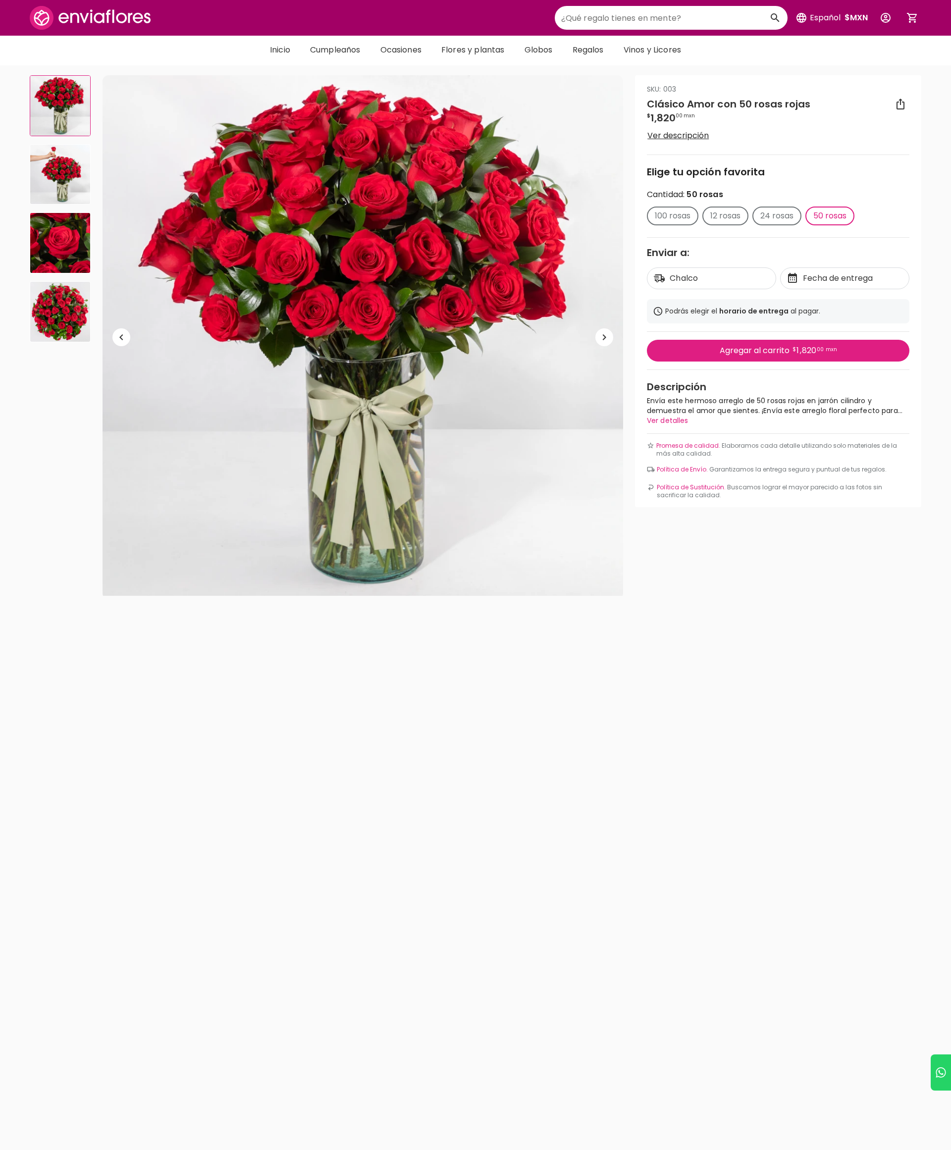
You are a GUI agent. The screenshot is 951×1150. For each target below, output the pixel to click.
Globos (539, 49)
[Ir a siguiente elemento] (604, 337)
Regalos (588, 49)
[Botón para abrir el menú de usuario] (886, 18)
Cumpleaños (335, 49)
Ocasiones (401, 49)
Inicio (280, 49)
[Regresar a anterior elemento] (121, 337)
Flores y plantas (473, 49)
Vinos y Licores (652, 49)
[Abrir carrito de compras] (912, 18)
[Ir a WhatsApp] (941, 1072)
